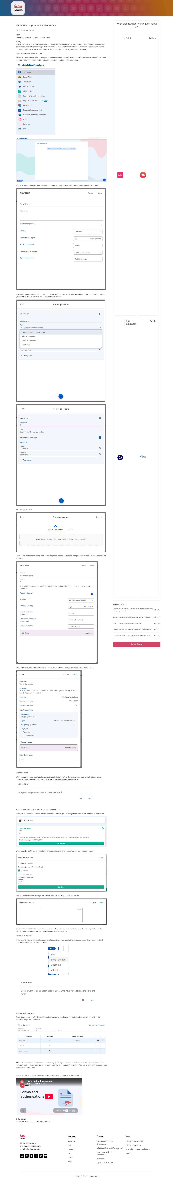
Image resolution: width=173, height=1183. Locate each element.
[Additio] (45, 1156)
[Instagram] (22, 1156)
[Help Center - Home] (18, 8)
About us (71, 1141)
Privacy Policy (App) (133, 1145)
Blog (69, 1161)
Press (70, 1153)
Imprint (129, 1153)
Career (70, 1149)
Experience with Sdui (105, 1163)
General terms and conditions (137, 1149)
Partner (71, 1157)
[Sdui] (31, 1156)
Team (70, 1145)
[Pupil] (41, 1156)
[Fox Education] (36, 1156)
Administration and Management (110, 1148)
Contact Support (136, 644)
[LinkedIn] (27, 1156)
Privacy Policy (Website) (135, 1141)
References (101, 1159)
